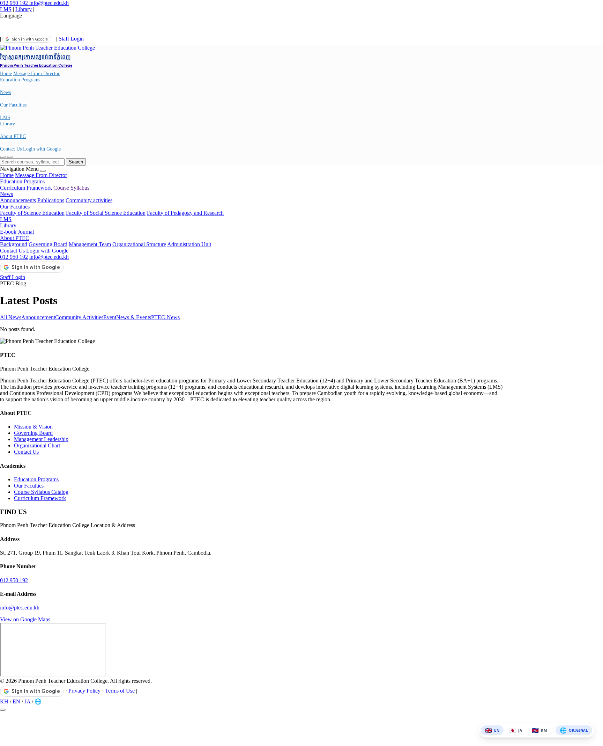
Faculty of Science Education (32, 213)
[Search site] (3, 157)
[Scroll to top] (3, 710)
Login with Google (42, 149)
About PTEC (13, 136)
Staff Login (71, 39)
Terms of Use (120, 691)
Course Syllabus (71, 188)
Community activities (89, 200)
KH (4, 701)
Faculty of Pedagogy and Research (185, 213)
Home (6, 73)
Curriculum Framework (26, 188)
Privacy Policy (84, 691)
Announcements (18, 200)
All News (10, 317)
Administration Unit (189, 244)
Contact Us (11, 149)
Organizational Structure (139, 244)
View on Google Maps (25, 619)
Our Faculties (13, 105)
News (5, 92)
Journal (26, 232)
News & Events (133, 317)
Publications (50, 200)
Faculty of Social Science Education (106, 213)
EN (16, 701)
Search (76, 161)
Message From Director (36, 73)
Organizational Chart (37, 445)
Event (109, 317)
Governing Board (48, 244)
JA (27, 701)
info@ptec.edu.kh (49, 3)
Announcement (38, 317)
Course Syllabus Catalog (41, 492)
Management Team (90, 244)
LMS (6, 9)
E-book (8, 232)
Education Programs (20, 79)
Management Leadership (41, 439)
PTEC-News (165, 317)
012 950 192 (14, 3)
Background (13, 244)
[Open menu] (10, 157)
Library (23, 9)
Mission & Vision (33, 427)
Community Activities (79, 317)
